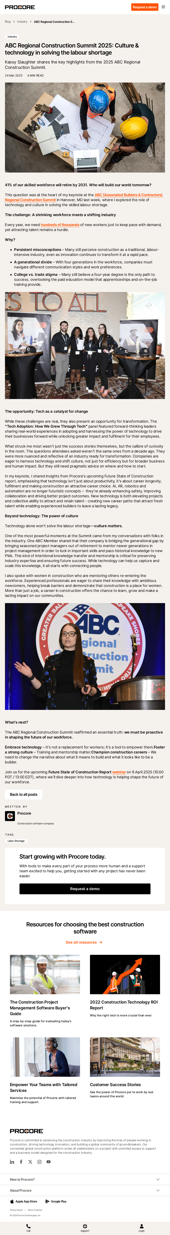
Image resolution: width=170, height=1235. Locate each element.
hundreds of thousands (60, 225)
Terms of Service (35, 1210)
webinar (119, 772)
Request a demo (145, 7)
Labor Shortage (16, 840)
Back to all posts (23, 794)
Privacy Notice (16, 1210)
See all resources (81, 942)
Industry (22, 21)
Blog (8, 21)
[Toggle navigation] (163, 7)
